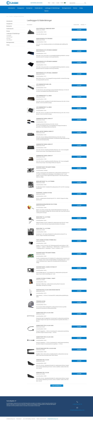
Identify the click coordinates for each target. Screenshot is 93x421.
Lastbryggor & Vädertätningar (52, 8)
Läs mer (79, 29)
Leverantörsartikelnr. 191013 (41, 53)
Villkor (49, 2)
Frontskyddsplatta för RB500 (44, 38)
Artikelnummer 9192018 (40, 268)
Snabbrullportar (39, 8)
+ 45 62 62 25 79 (77, 404)
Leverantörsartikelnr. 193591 (41, 363)
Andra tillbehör (9, 40)
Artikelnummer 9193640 (40, 349)
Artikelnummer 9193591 (40, 361)
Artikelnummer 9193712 (40, 291)
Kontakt (57, 2)
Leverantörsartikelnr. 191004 (41, 99)
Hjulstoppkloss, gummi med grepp (45, 28)
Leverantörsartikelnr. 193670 (41, 340)
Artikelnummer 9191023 (40, 119)
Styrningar (8, 38)
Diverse (75, 8)
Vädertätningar (9, 37)
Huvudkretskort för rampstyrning (45, 167)
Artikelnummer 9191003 (40, 145)
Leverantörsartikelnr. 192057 (41, 220)
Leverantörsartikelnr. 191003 (41, 147)
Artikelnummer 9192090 (40, 205)
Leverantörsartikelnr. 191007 (41, 134)
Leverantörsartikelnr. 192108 (41, 196)
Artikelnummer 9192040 (40, 241)
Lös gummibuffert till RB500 (44, 95)
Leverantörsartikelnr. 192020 (41, 256)
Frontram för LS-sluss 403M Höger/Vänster (48, 289)
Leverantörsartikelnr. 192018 (41, 270)
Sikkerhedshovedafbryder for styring (46, 204)
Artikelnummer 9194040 (40, 182)
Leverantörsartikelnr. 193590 (41, 376)
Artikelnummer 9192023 (40, 279)
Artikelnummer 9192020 (40, 254)
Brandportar (29, 8)
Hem (7, 16)
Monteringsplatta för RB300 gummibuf (46, 61)
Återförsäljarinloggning (37, 2)
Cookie (53, 2)
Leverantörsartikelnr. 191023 (41, 122)
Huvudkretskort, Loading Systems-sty (46, 267)
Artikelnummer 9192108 (40, 194)
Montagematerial (66, 8)
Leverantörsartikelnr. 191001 (41, 110)
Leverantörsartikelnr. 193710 (41, 304)
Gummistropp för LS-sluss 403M (44, 312)
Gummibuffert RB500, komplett (44, 118)
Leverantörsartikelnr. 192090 (41, 207)
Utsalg (81, 8)
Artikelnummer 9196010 (40, 29)
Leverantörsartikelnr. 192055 (41, 231)
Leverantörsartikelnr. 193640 (41, 351)
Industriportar (11, 8)
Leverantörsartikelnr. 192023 (41, 281)
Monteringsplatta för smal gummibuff (47, 72)
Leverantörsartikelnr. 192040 (41, 243)
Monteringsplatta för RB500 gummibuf (46, 50)
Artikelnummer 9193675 (40, 326)
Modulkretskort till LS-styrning (45, 181)
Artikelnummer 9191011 (40, 74)
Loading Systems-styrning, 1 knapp (45, 278)
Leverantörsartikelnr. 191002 (41, 159)
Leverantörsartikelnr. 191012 (41, 64)
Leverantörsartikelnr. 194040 (41, 184)
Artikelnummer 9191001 (40, 108)
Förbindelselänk (40, 301)
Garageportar (20, 8)
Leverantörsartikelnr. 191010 (41, 87)
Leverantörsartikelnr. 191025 (41, 42)
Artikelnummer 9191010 (40, 85)
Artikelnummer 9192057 (40, 218)
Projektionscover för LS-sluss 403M (46, 348)
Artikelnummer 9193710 (40, 302)
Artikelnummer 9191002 (40, 157)
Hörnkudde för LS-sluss (42, 359)
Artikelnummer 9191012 (40, 62)
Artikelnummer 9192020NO (41, 168)
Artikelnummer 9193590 (40, 374)
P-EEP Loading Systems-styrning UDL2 (46, 239)
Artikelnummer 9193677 (40, 314)
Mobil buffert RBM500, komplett (45, 131)
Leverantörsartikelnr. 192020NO (41, 170)
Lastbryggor (8, 35)
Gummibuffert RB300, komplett (44, 155)
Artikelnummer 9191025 (40, 39)
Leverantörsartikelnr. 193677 (41, 316)
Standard (82, 24)
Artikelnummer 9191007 (40, 132)
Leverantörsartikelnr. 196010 (41, 32)
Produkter (11, 16)
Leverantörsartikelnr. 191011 (41, 76)
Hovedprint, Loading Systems (44, 192)
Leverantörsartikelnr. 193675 (41, 328)
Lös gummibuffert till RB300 (44, 107)
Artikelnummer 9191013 (40, 51)
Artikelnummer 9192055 (40, 229)
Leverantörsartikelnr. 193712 (41, 293)
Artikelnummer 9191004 (40, 97)
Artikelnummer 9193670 (40, 338)
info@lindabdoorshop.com (77, 410)
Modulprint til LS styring (43, 217)
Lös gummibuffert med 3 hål (43, 84)
